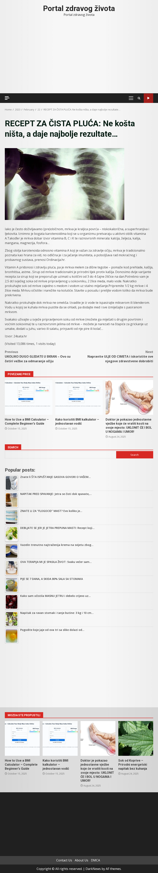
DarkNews (93, 869)
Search (13, 447)
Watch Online (148, 98)
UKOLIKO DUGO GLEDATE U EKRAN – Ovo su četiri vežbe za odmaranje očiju (38, 356)
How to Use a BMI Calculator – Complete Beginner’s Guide (28, 397)
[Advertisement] (79, 675)
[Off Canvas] (7, 98)
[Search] (139, 98)
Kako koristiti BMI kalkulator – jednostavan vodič (79, 397)
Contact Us (64, 860)
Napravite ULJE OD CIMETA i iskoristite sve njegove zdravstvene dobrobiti (120, 356)
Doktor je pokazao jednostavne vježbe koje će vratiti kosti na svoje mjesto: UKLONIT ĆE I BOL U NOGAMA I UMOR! (129, 397)
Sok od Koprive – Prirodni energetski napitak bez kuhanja (135, 738)
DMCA (95, 860)
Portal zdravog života (79, 8)
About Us (81, 860)
